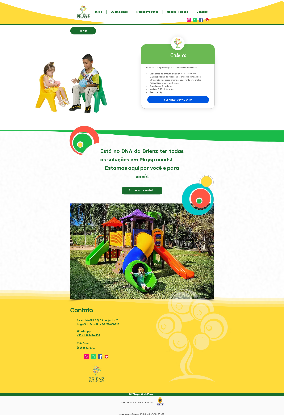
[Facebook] (201, 20)
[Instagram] (189, 20)
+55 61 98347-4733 (88, 335)
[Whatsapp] (195, 20)
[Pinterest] (207, 20)
